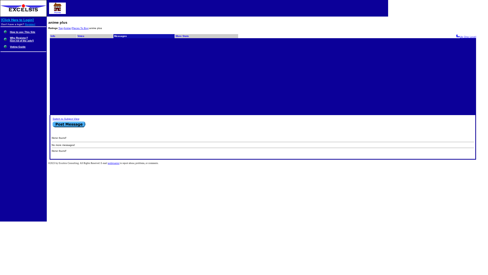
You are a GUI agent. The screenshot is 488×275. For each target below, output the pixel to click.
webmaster (113, 163)
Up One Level (468, 36)
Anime (67, 28)
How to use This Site (22, 32)
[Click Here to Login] (17, 20)
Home (57, 12)
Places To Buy (80, 28)
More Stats (182, 36)
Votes (81, 36)
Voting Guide (18, 46)
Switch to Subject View (66, 118)
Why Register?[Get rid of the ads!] (22, 39)
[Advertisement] (262, 76)
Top (60, 28)
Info (53, 36)
